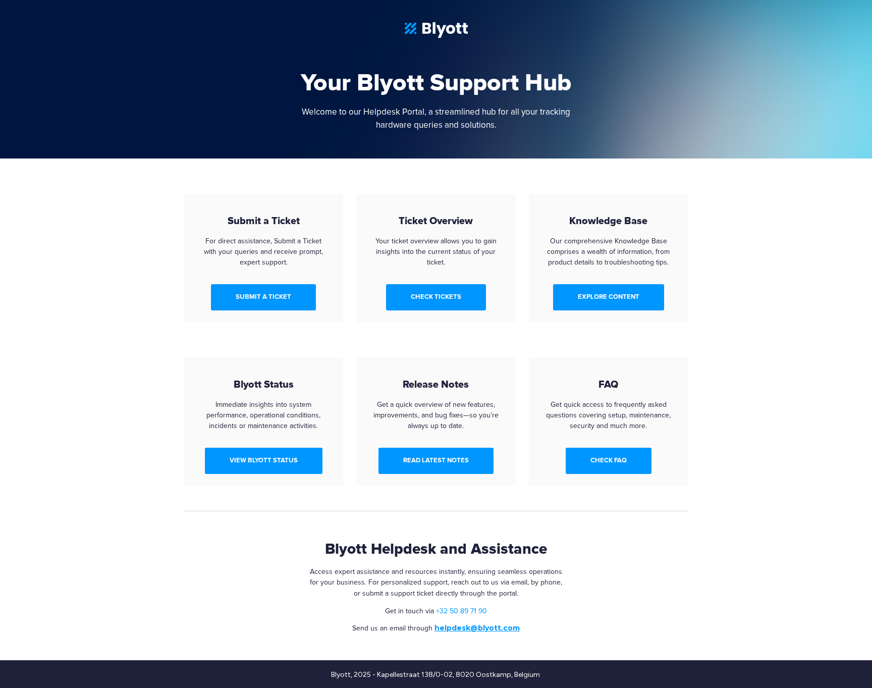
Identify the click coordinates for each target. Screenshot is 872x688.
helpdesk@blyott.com (477, 627)
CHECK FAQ (608, 460)
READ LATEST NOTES (436, 460)
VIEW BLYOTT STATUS (264, 460)
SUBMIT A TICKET (263, 297)
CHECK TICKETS (436, 297)
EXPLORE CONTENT (608, 297)
